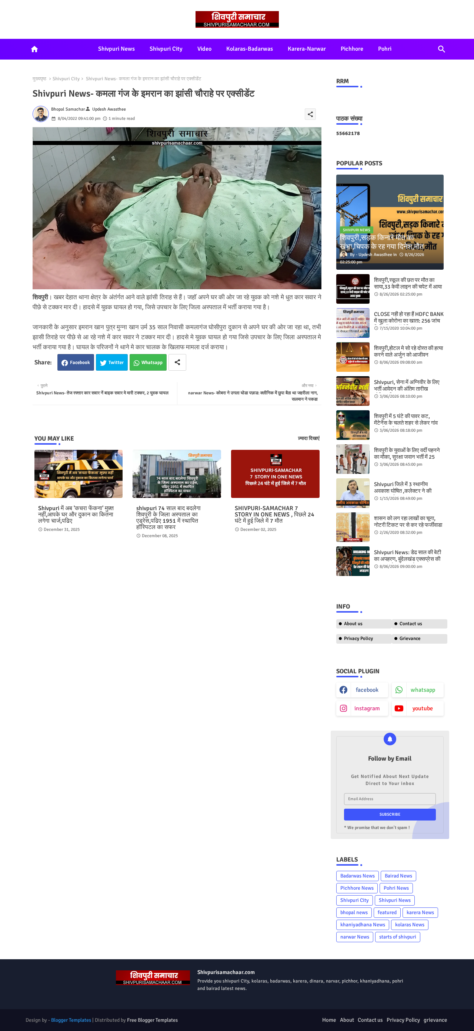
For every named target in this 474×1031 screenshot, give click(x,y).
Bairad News (398, 876)
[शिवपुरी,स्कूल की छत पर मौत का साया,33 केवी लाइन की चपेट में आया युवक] (353, 289)
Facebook (80, 362)
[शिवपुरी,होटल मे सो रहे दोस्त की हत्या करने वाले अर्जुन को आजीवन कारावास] (353, 357)
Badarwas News (357, 876)
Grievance (410, 638)
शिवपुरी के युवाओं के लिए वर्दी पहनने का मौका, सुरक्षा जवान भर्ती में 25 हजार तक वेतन (407, 457)
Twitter (116, 362)
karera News (420, 912)
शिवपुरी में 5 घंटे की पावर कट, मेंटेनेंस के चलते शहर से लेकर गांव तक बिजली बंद (406, 423)
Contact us (411, 624)
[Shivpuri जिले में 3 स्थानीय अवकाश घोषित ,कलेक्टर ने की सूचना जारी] (353, 493)
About (347, 1020)
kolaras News (409, 925)
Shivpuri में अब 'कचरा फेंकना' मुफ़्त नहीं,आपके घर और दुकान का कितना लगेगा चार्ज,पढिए (76, 514)
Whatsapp (152, 362)
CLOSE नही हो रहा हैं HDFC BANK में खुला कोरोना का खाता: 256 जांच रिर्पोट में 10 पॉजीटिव (409, 321)
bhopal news (354, 912)
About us (353, 624)
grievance (435, 1020)
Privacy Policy (358, 638)
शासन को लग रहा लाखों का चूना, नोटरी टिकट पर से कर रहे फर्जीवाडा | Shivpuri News (408, 525)
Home (329, 1020)
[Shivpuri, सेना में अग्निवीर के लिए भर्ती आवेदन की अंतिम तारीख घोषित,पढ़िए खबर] (353, 391)
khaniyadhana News (362, 925)
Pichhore (352, 49)
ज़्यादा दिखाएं (309, 438)
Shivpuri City (166, 49)
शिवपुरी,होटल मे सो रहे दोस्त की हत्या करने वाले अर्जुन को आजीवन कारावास (408, 355)
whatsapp (423, 690)
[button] (441, 49)
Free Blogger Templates (152, 1020)
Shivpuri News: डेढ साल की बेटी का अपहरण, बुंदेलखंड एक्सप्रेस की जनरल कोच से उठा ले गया (407, 559)
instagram (367, 708)
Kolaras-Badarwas (249, 49)
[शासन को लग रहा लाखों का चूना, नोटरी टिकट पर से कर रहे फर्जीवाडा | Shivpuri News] (353, 527)
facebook (367, 690)
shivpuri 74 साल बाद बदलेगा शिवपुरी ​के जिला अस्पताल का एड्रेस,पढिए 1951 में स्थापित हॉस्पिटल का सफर (168, 517)
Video (204, 49)
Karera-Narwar (307, 49)
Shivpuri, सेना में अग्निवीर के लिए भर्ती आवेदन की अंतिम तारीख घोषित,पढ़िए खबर (407, 389)
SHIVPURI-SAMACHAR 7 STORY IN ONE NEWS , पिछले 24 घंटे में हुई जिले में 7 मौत (274, 514)
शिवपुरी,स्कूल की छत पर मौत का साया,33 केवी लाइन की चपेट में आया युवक (408, 287)
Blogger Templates (71, 1020)
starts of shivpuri (397, 937)
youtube (423, 708)
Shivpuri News (116, 49)
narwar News (354, 937)
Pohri (384, 49)
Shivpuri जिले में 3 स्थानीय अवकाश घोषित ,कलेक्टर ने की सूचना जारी (402, 491)
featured (387, 912)
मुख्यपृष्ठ (39, 79)
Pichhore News (357, 888)
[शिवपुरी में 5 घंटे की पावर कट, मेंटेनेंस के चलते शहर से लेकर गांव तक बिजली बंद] (353, 425)
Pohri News (396, 888)
